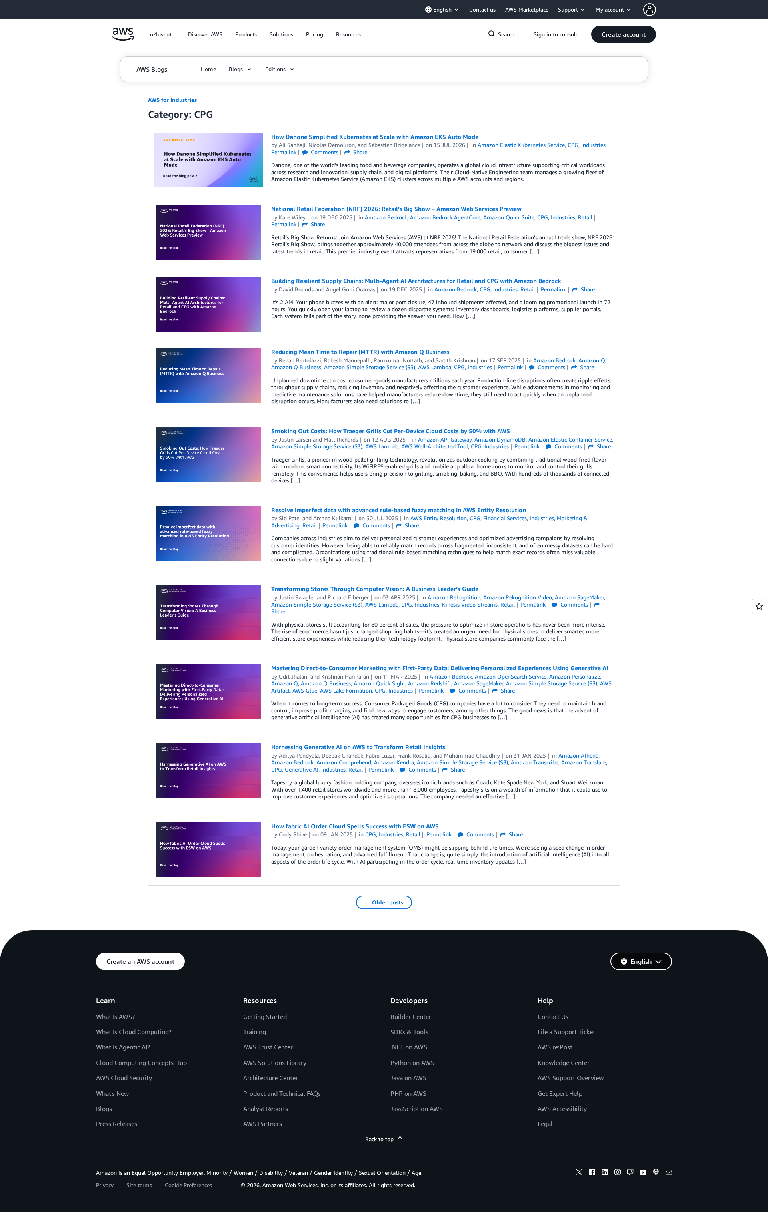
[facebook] (592, 1173)
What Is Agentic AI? (123, 1047)
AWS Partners (262, 1124)
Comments (323, 152)
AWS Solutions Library (274, 1063)
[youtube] (643, 1173)
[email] (669, 1173)
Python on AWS (412, 1063)
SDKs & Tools (409, 1032)
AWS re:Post (555, 1047)
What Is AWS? (115, 1017)
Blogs (104, 1108)
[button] (205, 34)
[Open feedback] (759, 606)
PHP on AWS (408, 1093)
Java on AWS (408, 1078)
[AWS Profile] (649, 9)
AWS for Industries (172, 99)
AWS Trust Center (268, 1047)
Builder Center (410, 1017)
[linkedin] (605, 1173)
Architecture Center (270, 1078)
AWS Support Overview (571, 1078)
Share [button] (359, 152)
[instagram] (617, 1173)
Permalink (283, 152)
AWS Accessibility (562, 1108)
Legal (545, 1124)
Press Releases (116, 1124)
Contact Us (553, 1017)
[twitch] (630, 1173)
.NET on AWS (408, 1047)
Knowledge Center (564, 1063)
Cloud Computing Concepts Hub (141, 1063)
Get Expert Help (560, 1093)
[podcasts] (656, 1173)
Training (254, 1032)
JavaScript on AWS (416, 1108)
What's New (112, 1093)
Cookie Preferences (188, 1185)
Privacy (105, 1185)
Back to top (379, 1139)
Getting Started (265, 1017)
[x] (579, 1173)
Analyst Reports (265, 1108)
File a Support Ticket (566, 1032)
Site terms (139, 1185)
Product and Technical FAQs (282, 1093)
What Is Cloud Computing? (134, 1032)
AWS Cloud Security (124, 1078)
